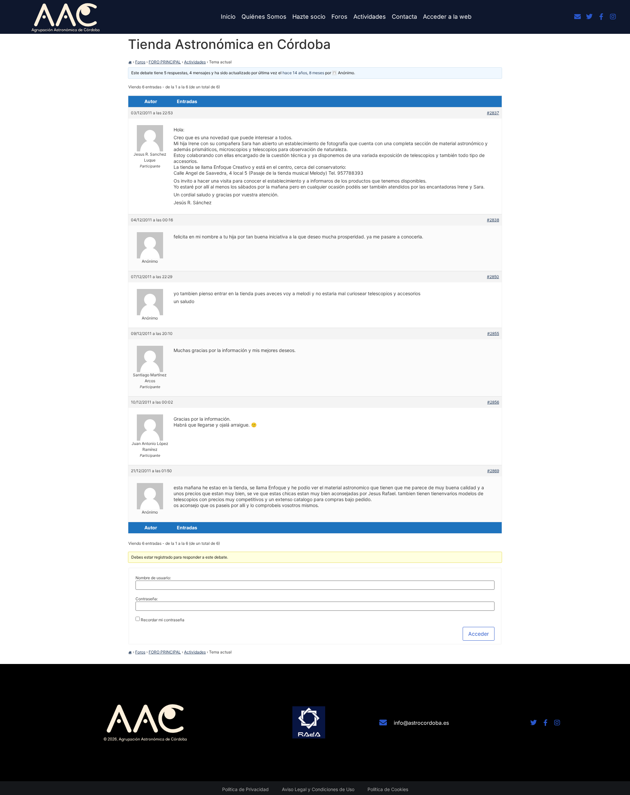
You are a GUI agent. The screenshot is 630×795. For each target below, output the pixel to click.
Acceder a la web (447, 16)
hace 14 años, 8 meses (303, 72)
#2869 (493, 470)
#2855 (493, 333)
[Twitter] (589, 16)
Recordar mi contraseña (162, 620)
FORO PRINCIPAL (165, 61)
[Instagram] (613, 16)
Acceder (478, 633)
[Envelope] (577, 16)
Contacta (404, 16)
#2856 (493, 402)
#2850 (493, 276)
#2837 (493, 112)
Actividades (369, 16)
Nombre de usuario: (153, 578)
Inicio (228, 16)
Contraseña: (147, 599)
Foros (339, 16)
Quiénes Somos (264, 16)
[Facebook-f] (601, 16)
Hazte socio (309, 16)
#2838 (493, 219)
